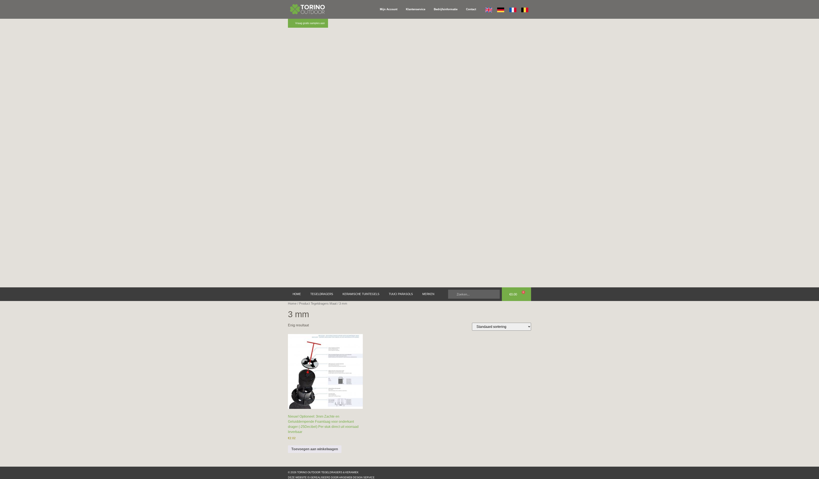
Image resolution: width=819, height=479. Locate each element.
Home (297, 294)
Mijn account (388, 9)
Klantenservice (415, 9)
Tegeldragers (321, 294)
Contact (471, 9)
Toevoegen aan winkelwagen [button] (314, 449)
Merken (428, 294)
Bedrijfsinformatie (445, 9)
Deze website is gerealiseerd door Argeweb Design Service (331, 477)
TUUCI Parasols (401, 294)
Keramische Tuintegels (361, 294)
